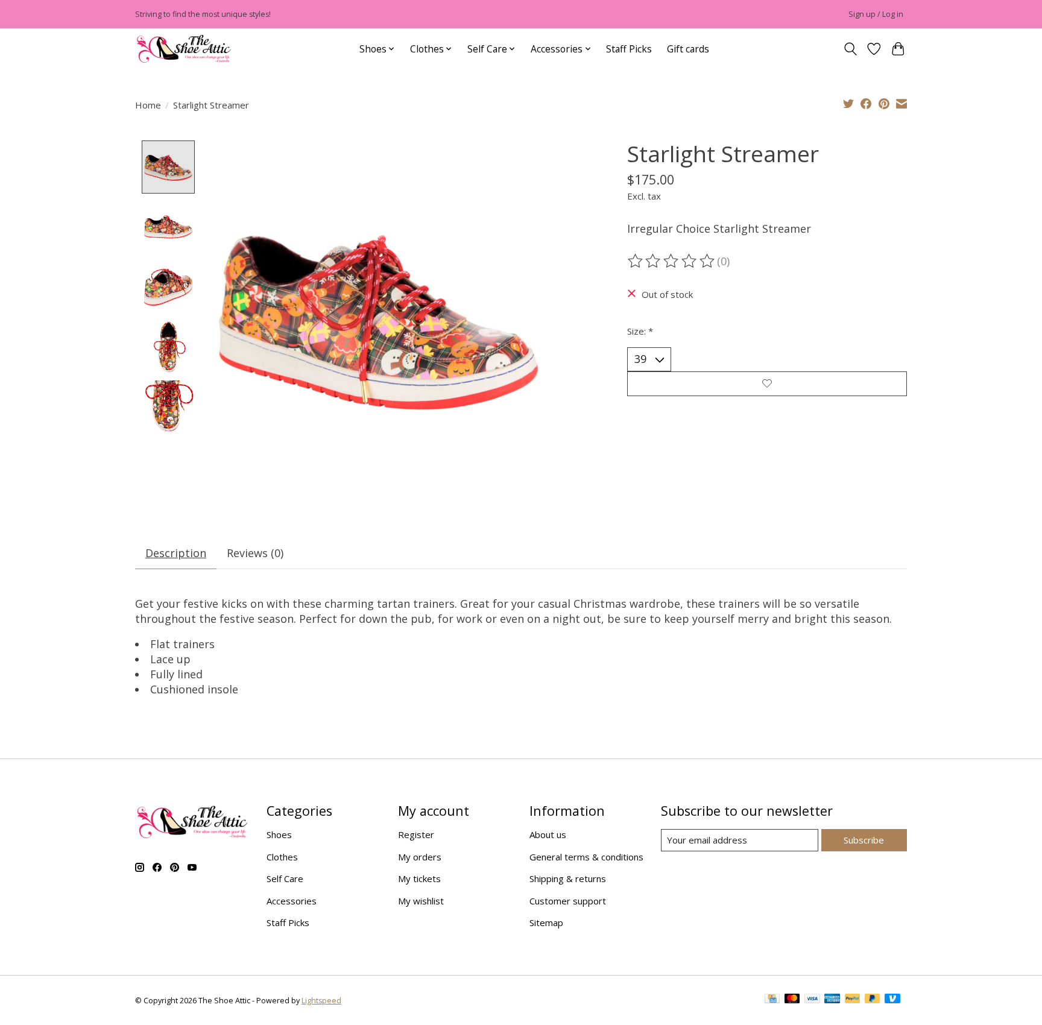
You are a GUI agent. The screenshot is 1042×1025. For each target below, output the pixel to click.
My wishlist (421, 901)
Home (148, 105)
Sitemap (546, 922)
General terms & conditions (586, 857)
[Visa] (812, 1000)
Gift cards (688, 48)
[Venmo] (892, 1000)
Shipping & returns (567, 878)
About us (547, 834)
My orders (419, 857)
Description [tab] (175, 553)
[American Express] (832, 1000)
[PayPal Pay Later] (872, 1000)
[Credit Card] (772, 1000)
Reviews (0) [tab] (255, 553)
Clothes (282, 857)
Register (416, 834)
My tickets (419, 878)
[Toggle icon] (850, 49)
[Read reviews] (672, 261)
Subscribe (864, 840)
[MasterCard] (792, 1000)
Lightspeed (321, 1000)
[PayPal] (852, 1000)
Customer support (567, 901)
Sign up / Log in (875, 14)
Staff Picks (629, 48)
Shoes (279, 834)
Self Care (285, 878)
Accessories (292, 901)
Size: (640, 331)
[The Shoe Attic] (184, 49)
